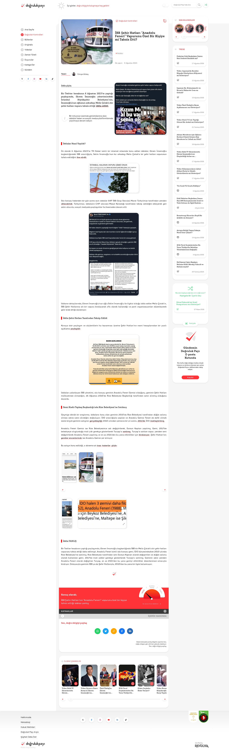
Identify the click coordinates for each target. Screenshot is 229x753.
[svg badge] (203, 717)
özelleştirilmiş (157, 420)
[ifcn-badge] (193, 717)
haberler (106, 445)
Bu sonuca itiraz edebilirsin (151, 603)
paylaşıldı (75, 328)
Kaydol (190, 377)
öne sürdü (81, 157)
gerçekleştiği (96, 420)
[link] (39, 29)
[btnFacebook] (122, 631)
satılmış (127, 431)
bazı (99, 445)
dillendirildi (66, 203)
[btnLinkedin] (130, 631)
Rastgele (192, 323)
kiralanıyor (144, 434)
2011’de (141, 420)
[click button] (199, 5)
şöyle (114, 445)
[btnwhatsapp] (98, 631)
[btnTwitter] (106, 631)
